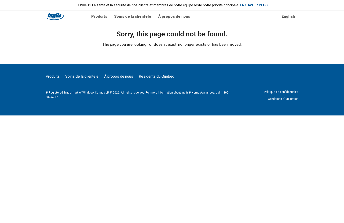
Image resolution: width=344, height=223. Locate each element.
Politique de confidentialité (281, 92)
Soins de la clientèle (82, 76)
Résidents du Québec (156, 76)
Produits (53, 76)
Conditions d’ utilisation (283, 99)
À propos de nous (118, 76)
